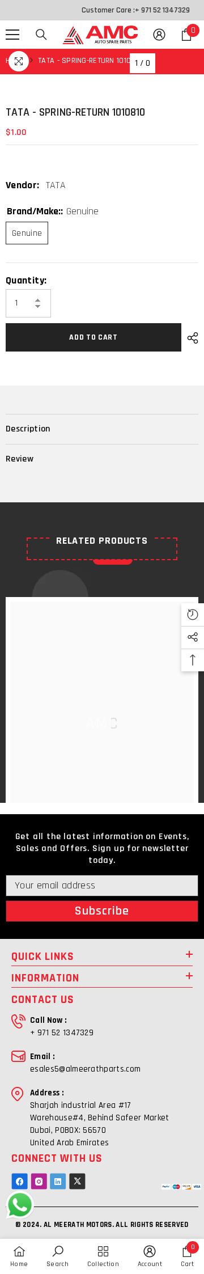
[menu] (12, 34)
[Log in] (159, 34)
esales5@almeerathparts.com (85, 1069)
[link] (57, 1256)
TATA (56, 185)
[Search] (41, 34)
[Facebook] (19, 1181)
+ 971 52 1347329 (162, 10)
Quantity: (26, 280)
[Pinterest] (58, 1181)
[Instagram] (39, 1181)
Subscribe (102, 911)
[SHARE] (189, 338)
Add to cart (93, 337)
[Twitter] (77, 1181)
